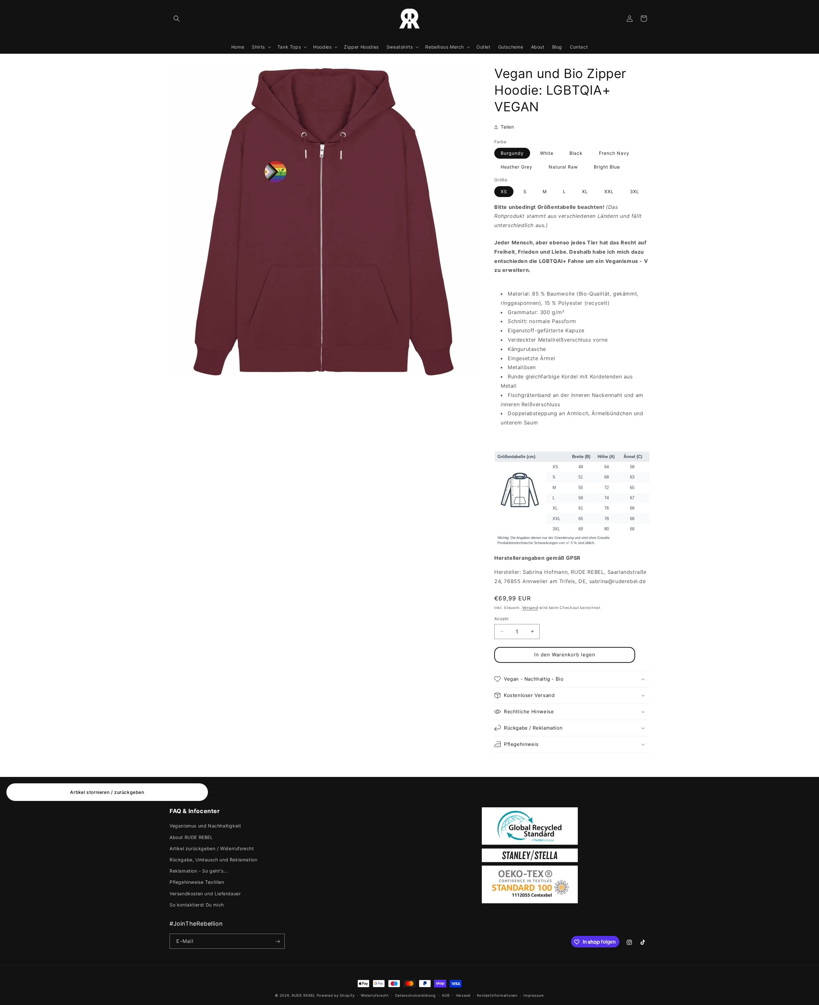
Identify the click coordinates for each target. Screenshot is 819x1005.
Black (576, 153)
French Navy (614, 153)
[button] (177, 19)
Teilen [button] (507, 127)
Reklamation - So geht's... (199, 871)
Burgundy (512, 153)
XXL (609, 191)
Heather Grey (516, 167)
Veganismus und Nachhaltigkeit (205, 826)
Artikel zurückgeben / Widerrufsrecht (212, 848)
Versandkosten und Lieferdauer (205, 893)
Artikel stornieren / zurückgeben (107, 792)
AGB (445, 995)
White (546, 153)
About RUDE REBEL (191, 837)
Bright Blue (607, 167)
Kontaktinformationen (497, 995)
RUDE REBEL (303, 995)
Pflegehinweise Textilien (197, 882)
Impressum (533, 995)
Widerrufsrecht (375, 995)
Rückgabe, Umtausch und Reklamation (213, 859)
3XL (634, 191)
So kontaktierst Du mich (197, 904)
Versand (530, 607)
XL (585, 191)
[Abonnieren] (277, 941)
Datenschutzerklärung (415, 995)
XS (504, 191)
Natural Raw (563, 167)
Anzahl (501, 618)
